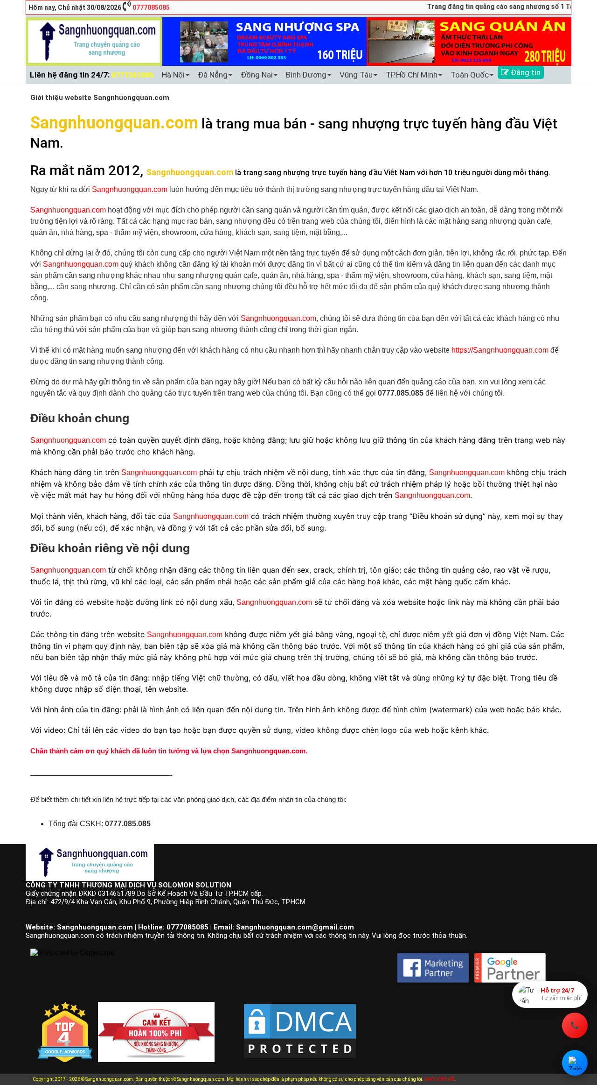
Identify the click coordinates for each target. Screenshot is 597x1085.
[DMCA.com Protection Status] (300, 1024)
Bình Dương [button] (306, 74)
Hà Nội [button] (173, 74)
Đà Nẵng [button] (213, 74)
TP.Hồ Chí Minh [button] (411, 74)
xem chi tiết (439, 1078)
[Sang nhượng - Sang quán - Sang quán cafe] (94, 41)
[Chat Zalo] (575, 1063)
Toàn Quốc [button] (470, 74)
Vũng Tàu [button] (356, 74)
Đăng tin (525, 72)
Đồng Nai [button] (257, 74)
